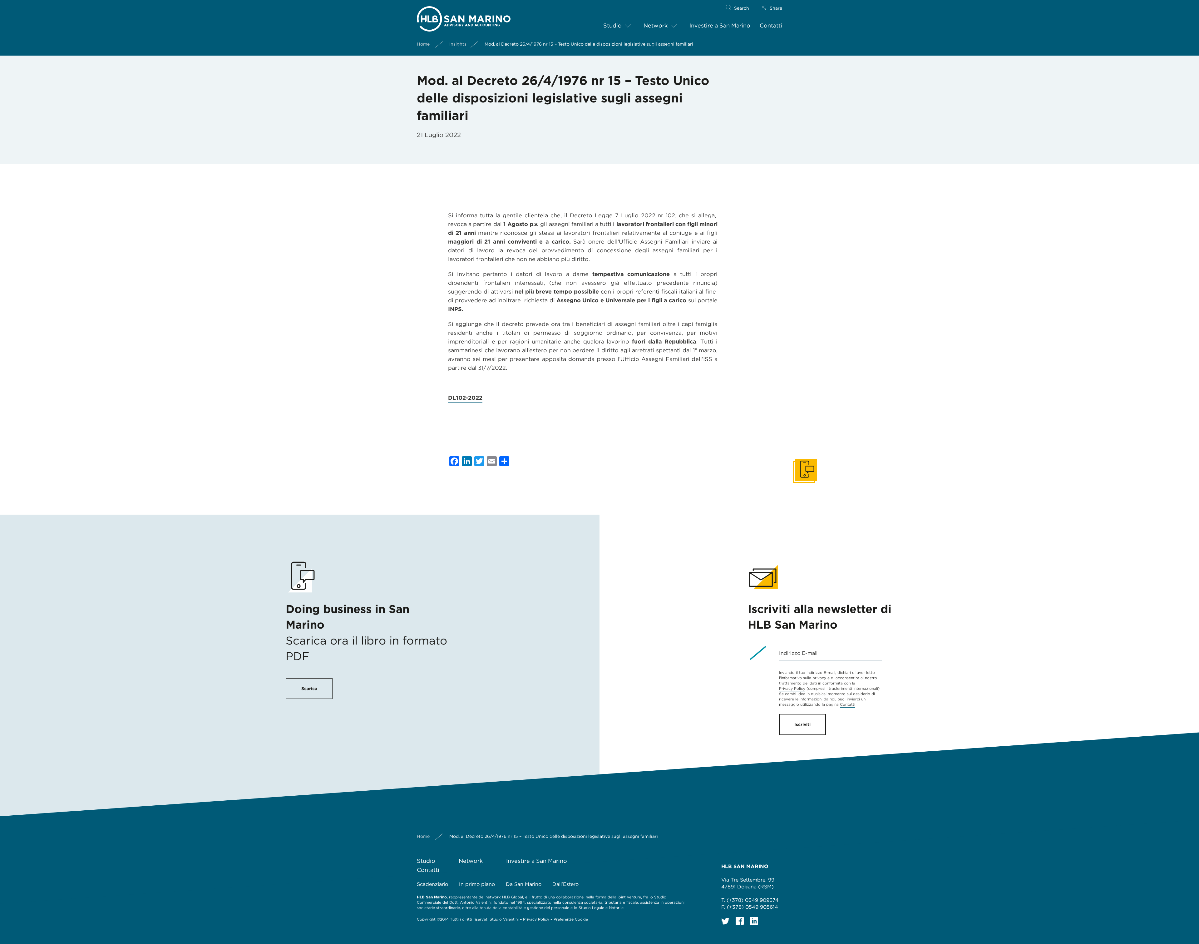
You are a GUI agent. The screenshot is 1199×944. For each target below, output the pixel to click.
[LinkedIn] (754, 921)
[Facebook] (740, 921)
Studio (612, 25)
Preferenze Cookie (571, 919)
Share (776, 8)
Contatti (771, 25)
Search (741, 8)
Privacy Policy (792, 688)
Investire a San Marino (719, 25)
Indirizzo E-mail (798, 653)
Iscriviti (802, 724)
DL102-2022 (465, 397)
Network (656, 25)
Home (423, 44)
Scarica (309, 688)
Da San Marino (523, 884)
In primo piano (477, 884)
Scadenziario (432, 884)
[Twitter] (725, 921)
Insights (457, 44)
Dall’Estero (565, 884)
